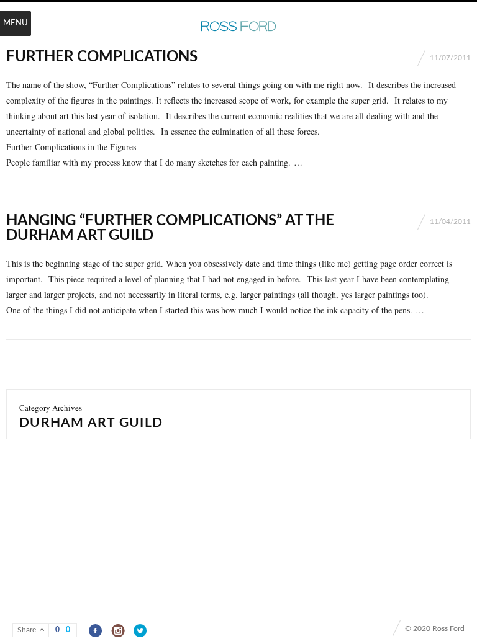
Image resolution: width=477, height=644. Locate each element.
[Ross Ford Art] (238, 27)
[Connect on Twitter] (140, 631)
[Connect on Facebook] (96, 631)
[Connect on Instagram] (118, 631)
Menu (15, 23)
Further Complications (102, 57)
